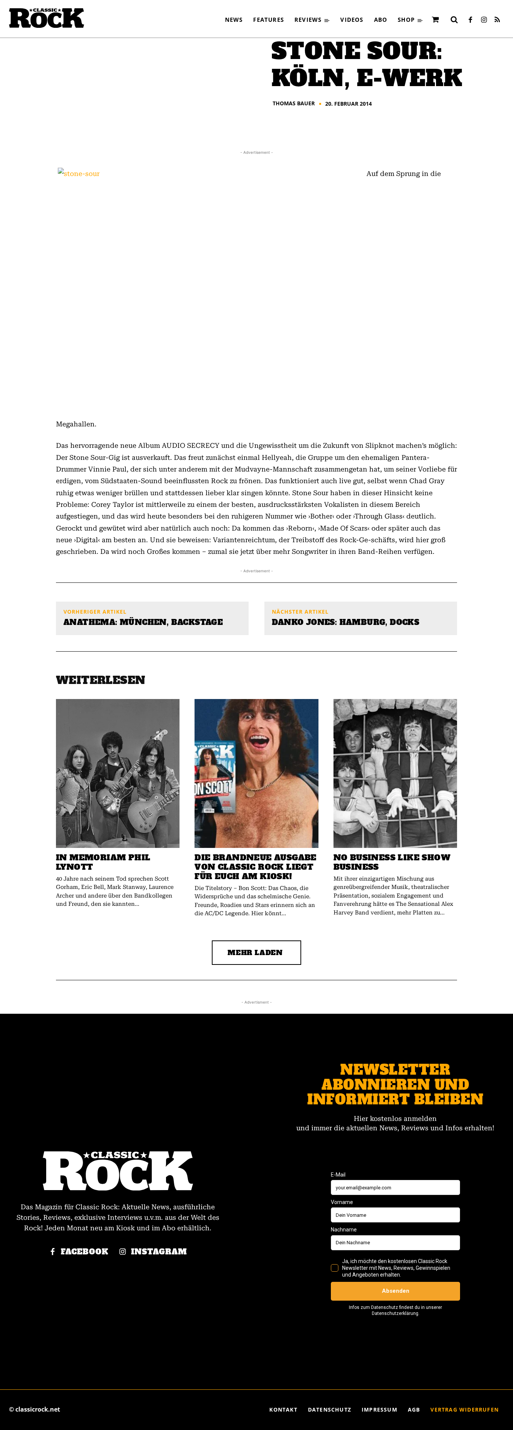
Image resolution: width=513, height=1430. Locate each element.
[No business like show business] (395, 773)
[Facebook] (470, 20)
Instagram (159, 1252)
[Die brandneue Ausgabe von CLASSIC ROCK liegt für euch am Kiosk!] (256, 773)
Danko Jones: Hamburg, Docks (345, 622)
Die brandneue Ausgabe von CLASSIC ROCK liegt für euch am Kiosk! (255, 867)
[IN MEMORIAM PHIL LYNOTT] (118, 773)
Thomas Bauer (294, 103)
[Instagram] (483, 20)
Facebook (85, 1252)
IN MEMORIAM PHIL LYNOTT (103, 862)
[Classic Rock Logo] (46, 18)
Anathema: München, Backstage (143, 622)
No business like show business (391, 862)
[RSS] (497, 20)
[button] (454, 19)
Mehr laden (255, 952)
